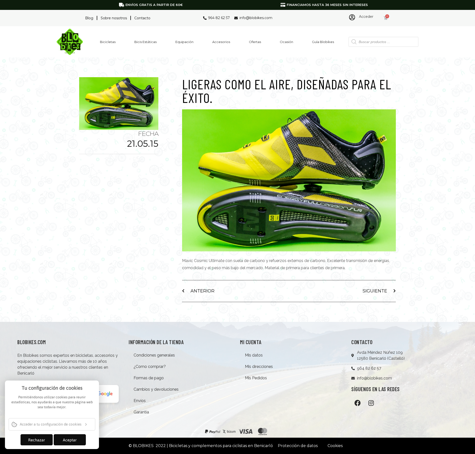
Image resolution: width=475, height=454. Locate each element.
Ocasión (286, 42)
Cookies (335, 445)
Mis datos (254, 355)
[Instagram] (371, 403)
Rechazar (36, 440)
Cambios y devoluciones (156, 389)
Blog (89, 18)
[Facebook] (357, 403)
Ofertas (255, 42)
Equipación (184, 42)
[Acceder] (352, 17)
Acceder (366, 16)
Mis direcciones (259, 366)
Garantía (141, 412)
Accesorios (221, 42)
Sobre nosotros (114, 18)
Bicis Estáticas (145, 42)
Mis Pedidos (256, 378)
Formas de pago (149, 378)
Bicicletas (108, 42)
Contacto (142, 18)
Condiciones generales (154, 355)
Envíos (140, 400)
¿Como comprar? (150, 366)
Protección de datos (298, 445)
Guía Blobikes (323, 42)
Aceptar (70, 440)
